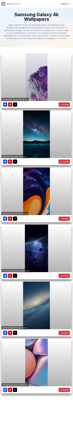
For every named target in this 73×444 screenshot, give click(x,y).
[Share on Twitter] (15, 104)
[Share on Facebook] (5, 104)
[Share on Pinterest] (10, 104)
